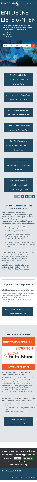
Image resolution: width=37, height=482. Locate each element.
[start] (10, 3)
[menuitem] (29, 3)
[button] (18, 79)
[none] (29, 3)
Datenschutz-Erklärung (18, 465)
